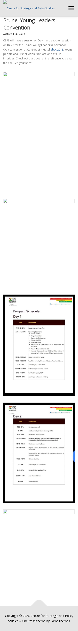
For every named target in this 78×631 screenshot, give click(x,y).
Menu (70, 8)
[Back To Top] (39, 605)
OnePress (29, 621)
